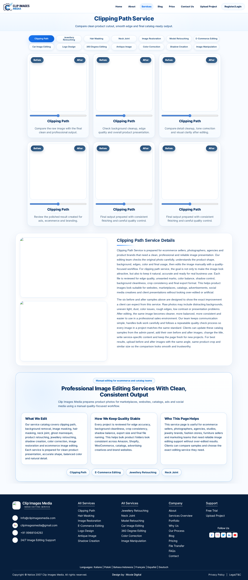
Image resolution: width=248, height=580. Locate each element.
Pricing (173, 540)
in (229, 535)
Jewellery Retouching (69, 38)
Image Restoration (151, 38)
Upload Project (208, 6)
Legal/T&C (235, 574)
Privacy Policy (216, 574)
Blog (160, 6)
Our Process (176, 530)
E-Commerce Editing (206, 38)
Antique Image (124, 46)
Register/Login (233, 6)
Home (118, 6)
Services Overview (180, 515)
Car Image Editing (41, 46)
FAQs (172, 550)
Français (140, 567)
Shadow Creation (179, 46)
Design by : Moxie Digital (126, 574)
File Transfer (176, 545)
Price (172, 6)
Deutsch (163, 567)
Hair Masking (96, 38)
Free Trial (212, 510)
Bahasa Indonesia (123, 567)
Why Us (173, 525)
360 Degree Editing (96, 46)
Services (147, 6)
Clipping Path (41, 38)
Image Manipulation (206, 46)
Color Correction (151, 46)
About (131, 6)
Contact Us (187, 6)
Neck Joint (124, 38)
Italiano (98, 567)
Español (151, 567)
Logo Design (69, 46)
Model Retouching (179, 38)
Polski (107, 567)
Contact (174, 556)
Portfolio (174, 520)
